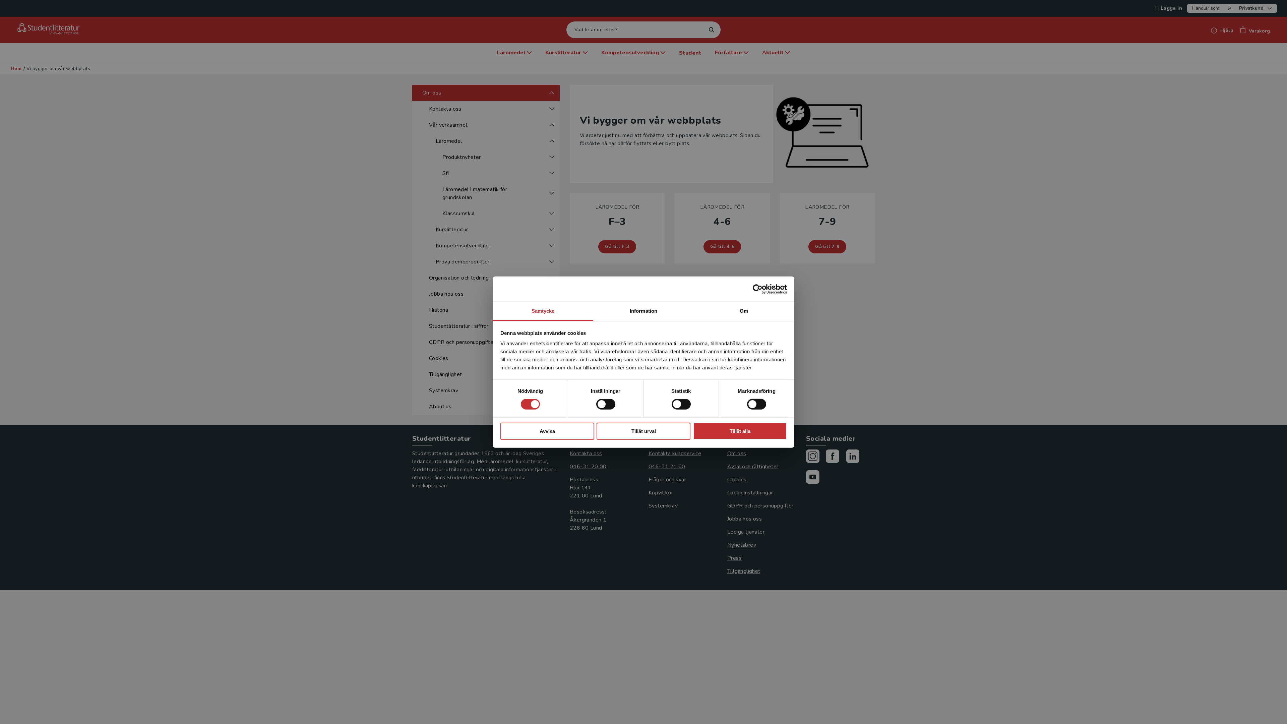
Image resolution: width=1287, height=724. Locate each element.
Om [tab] (744, 311)
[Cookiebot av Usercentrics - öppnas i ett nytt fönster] (757, 289)
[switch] (605, 404)
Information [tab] (643, 311)
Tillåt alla (740, 431)
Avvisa (547, 431)
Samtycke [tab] (543, 311)
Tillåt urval (643, 431)
